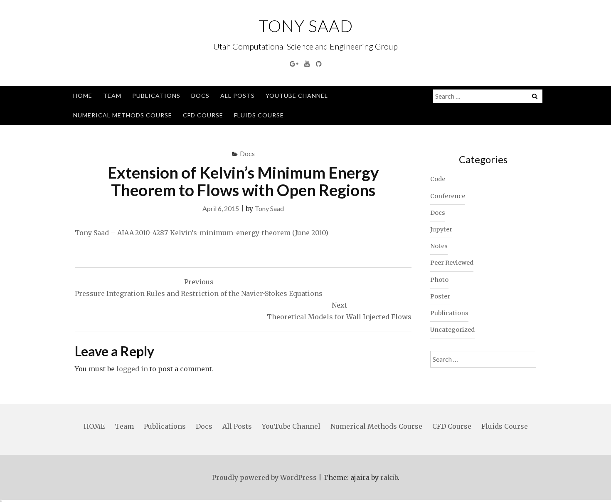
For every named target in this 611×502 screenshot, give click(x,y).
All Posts (237, 95)
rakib (389, 477)
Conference (447, 196)
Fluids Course (259, 115)
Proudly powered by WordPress (264, 477)
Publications (156, 95)
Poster (440, 296)
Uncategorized (452, 329)
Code (437, 179)
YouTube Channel (297, 95)
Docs (200, 95)
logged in (132, 369)
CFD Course (203, 115)
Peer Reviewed (451, 262)
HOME (82, 95)
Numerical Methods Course (122, 115)
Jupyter (441, 229)
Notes (439, 246)
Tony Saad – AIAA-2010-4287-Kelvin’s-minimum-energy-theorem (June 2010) (201, 233)
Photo (439, 279)
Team (112, 95)
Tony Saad (306, 26)
